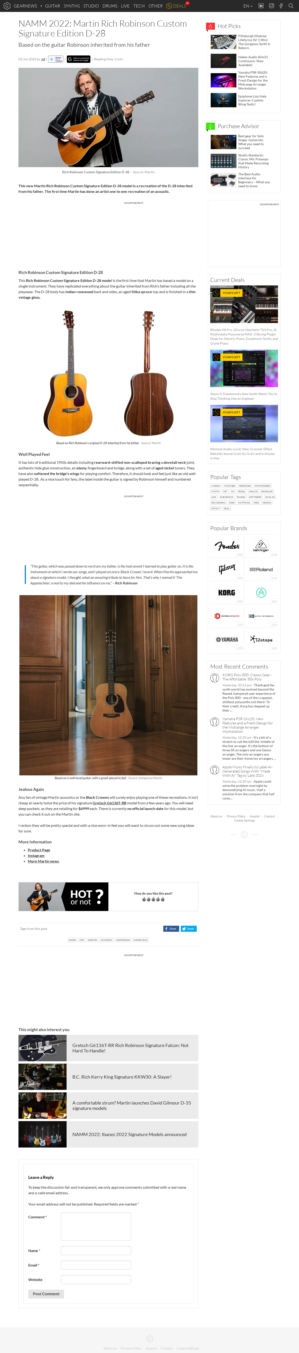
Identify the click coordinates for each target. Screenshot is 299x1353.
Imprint (255, 816)
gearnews (25, 5)
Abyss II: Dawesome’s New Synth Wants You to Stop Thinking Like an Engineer (243, 377)
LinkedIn (261, 5)
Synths (72, 5)
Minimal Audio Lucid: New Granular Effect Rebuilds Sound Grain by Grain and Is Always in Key (242, 435)
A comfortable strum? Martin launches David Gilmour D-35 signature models (131, 1105)
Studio (91, 5)
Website (35, 1279)
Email (33, 1265)
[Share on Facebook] (171, 929)
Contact (269, 816)
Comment (37, 1217)
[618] (261, 545)
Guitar (52, 5)
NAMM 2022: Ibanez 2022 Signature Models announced (129, 1134)
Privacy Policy (236, 816)
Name (34, 1250)
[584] (227, 569)
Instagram (271, 5)
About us (216, 816)
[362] (261, 592)
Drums (110, 5)
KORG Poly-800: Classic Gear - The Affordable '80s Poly (247, 677)
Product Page (39, 850)
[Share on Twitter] (189, 929)
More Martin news (44, 861)
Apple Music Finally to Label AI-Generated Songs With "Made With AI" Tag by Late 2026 (247, 771)
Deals (179, 5)
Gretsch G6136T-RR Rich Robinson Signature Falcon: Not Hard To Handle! (130, 1048)
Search (291, 6)
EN (246, 5)
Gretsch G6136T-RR (109, 803)
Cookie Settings (244, 820)
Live (125, 5)
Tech (139, 5)
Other (156, 5)
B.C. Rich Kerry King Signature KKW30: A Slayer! (122, 1077)
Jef (43, 59)
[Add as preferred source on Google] (78, 59)
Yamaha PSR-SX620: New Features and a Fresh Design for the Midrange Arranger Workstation (247, 725)
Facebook (281, 5)
